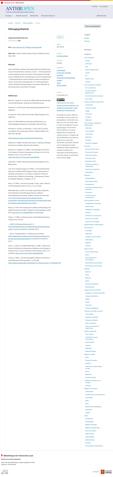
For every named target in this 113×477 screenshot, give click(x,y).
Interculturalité (89, 342)
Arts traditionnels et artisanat (94, 96)
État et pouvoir (88, 227)
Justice (87, 255)
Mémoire (88, 278)
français (87, 41)
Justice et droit (88, 249)
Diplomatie (88, 233)
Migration (88, 243)
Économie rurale (90, 158)
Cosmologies (61, 70)
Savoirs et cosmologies (92, 221)
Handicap (88, 140)
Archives (17, 23)
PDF (61, 37)
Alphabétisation (90, 178)
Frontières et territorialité (93, 237)
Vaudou (87, 412)
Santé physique (90, 440)
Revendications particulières (93, 263)
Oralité (87, 302)
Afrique (87, 61)
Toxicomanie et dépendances (94, 446)
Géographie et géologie (92, 209)
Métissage (88, 348)
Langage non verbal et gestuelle (95, 293)
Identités (87, 269)
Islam (87, 403)
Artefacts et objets (90, 108)
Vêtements (88, 120)
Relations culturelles (90, 331)
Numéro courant (21, 16)
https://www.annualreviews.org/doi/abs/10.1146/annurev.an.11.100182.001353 (34, 263)
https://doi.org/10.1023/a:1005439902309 (29, 253)
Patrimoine (88, 114)
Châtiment (88, 128)
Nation (87, 281)
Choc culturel (89, 334)
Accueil (10, 23)
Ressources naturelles (91, 218)
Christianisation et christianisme (95, 394)
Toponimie (88, 305)
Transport (88, 117)
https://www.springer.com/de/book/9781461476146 (25, 138)
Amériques (88, 64)
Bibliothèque (20, 3)
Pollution (88, 212)
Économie (87, 146)
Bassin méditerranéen (92, 70)
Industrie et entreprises (92, 169)
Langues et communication (92, 290)
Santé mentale (61, 85)
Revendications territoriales (93, 266)
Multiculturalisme (90, 351)
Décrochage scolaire (91, 181)
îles (86, 76)
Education (87, 175)
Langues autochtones (91, 296)
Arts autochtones (90, 88)
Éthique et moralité (91, 360)
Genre (87, 275)
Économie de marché (91, 152)
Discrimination (89, 131)
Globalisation (89, 172)
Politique (88, 246)
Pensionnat (88, 192)
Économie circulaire (91, 155)
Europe (87, 73)
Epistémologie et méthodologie (93, 224)
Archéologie (89, 105)
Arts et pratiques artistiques (92, 85)
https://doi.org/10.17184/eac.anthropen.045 (26, 47)
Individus (60, 75)
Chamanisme (89, 391)
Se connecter (104, 6)
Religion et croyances (90, 388)
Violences (88, 385)
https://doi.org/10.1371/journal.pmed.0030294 (23, 157)
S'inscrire (95, 6)
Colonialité (88, 230)
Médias (87, 299)
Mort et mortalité (90, 431)
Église (87, 400)
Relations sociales (89, 354)
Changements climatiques (93, 203)
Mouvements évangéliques (93, 406)
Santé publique (89, 437)
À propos (8, 16)
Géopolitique (89, 240)
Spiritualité (88, 409)
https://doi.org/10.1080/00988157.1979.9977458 (27, 213)
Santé (59, 83)
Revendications (89, 287)
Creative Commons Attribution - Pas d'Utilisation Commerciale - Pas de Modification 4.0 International (68, 107)
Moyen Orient (89, 79)
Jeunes (87, 371)
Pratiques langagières (91, 308)
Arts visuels (88, 99)
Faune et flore (89, 206)
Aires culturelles (89, 57)
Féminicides (89, 134)
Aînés (87, 357)
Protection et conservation (93, 215)
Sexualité (88, 443)
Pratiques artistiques (91, 320)
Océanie (87, 82)
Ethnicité (87, 272)
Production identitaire (92, 284)
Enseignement (89, 184)
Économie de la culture (92, 149)
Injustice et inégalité (91, 143)
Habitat (87, 111)
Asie (86, 67)
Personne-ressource (48, 16)
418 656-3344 (12, 464)
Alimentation (89, 419)
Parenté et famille (90, 377)
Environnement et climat (91, 200)
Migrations (88, 374)
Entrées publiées (28, 23)
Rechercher (34, 16)
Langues (87, 345)
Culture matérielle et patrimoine (94, 102)
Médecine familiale (91, 425)
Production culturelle (64, 73)
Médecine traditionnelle (92, 428)
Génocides (88, 137)
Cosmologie (89, 397)
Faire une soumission (93, 26)
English (86, 38)
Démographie (89, 422)
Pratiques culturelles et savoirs (93, 311)
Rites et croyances (90, 323)
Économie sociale (90, 161)
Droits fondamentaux (91, 252)
